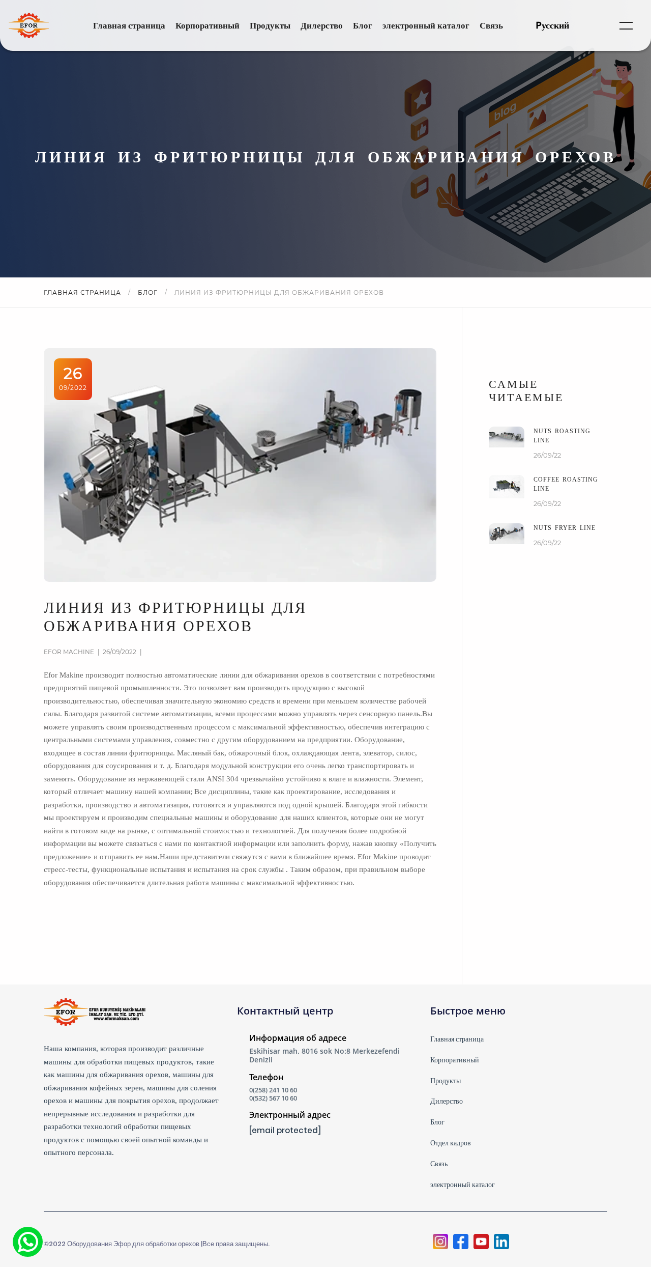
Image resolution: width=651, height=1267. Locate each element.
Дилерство (322, 25)
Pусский (552, 25)
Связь (491, 25)
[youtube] (481, 1242)
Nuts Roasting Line (562, 436)
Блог (362, 25)
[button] (626, 26)
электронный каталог (425, 25)
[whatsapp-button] (28, 1242)
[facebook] (461, 1242)
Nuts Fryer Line (565, 527)
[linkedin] (501, 1242)
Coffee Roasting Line (566, 484)
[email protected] (285, 1130)
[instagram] (440, 1242)
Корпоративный (207, 25)
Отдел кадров (450, 1143)
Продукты (270, 25)
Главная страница (129, 25)
